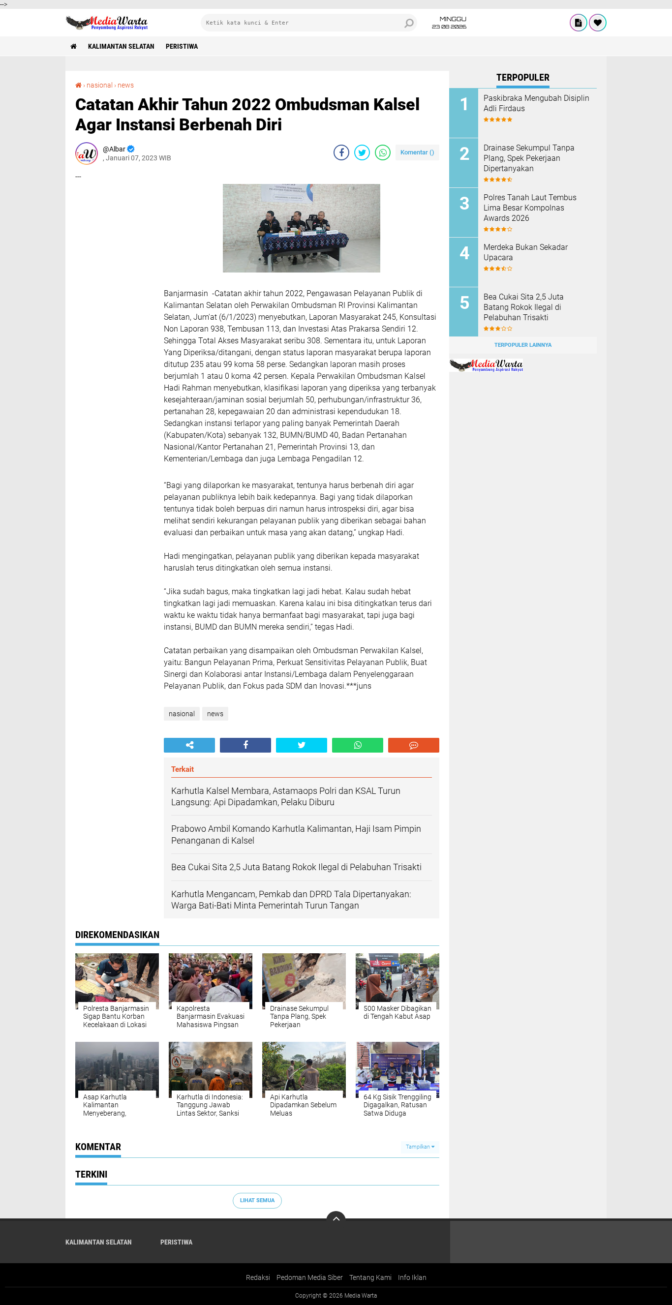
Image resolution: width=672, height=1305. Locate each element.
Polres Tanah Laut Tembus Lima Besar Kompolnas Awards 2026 (530, 208)
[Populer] (598, 22)
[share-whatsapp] (383, 152)
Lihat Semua (257, 1200)
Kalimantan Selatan (121, 46)
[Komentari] (413, 745)
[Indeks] (578, 22)
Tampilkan (418, 1147)
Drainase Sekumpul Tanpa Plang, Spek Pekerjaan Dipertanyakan (529, 158)
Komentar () (417, 152)
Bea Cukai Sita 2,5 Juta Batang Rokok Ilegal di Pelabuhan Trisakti (524, 307)
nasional (100, 85)
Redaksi (258, 1277)
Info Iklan (412, 1277)
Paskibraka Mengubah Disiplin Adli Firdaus (536, 103)
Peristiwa (182, 46)
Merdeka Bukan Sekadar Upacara (526, 252)
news (126, 85)
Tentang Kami (370, 1277)
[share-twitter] (362, 152)
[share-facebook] (341, 152)
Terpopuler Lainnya (522, 345)
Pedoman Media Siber (309, 1277)
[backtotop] (336, 1221)
